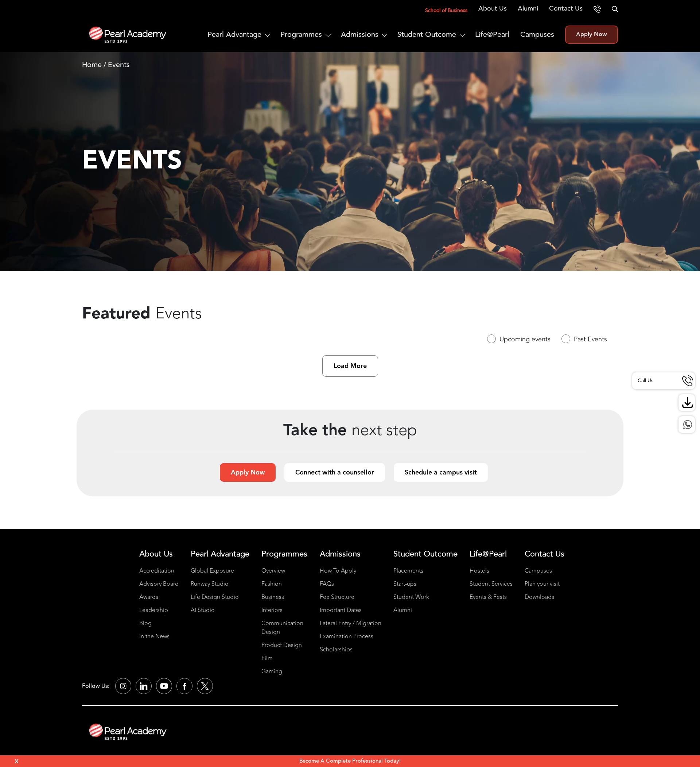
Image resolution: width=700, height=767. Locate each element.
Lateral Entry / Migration (350, 623)
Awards (148, 597)
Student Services (491, 584)
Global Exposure (212, 570)
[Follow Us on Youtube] (164, 686)
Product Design (281, 645)
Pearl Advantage (234, 34)
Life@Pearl (492, 34)
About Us (492, 8)
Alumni (528, 8)
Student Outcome (426, 34)
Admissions (359, 34)
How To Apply (338, 570)
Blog (145, 623)
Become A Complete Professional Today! (350, 761)
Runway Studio (210, 584)
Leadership (153, 610)
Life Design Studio (215, 597)
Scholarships (336, 649)
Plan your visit (542, 584)
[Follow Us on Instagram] (123, 686)
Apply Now (591, 34)
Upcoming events (525, 339)
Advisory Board (159, 584)
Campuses (537, 34)
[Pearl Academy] (128, 732)
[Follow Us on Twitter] (205, 686)
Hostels (479, 570)
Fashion (271, 584)
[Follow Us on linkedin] (144, 686)
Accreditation (156, 570)
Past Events (590, 339)
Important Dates (341, 610)
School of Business (446, 10)
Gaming (271, 671)
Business (272, 597)
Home (92, 64)
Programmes (301, 34)
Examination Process (346, 636)
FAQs (327, 584)
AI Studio (203, 610)
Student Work (411, 597)
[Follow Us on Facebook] (184, 686)
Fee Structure (337, 597)
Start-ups (404, 584)
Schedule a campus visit (441, 472)
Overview (273, 570)
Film (267, 658)
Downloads (539, 597)
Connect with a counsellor (334, 472)
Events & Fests (488, 597)
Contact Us (566, 8)
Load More (350, 366)
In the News (154, 636)
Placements (408, 570)
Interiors (272, 610)
